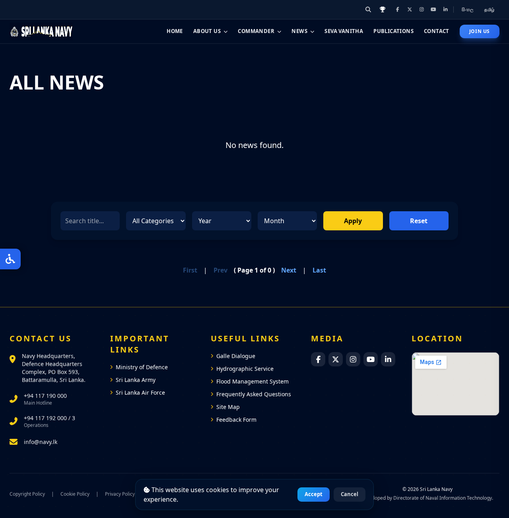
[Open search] (368, 9)
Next (288, 270)
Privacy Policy (120, 494)
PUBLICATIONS (393, 31)
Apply (353, 220)
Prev (220, 270)
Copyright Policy (27, 494)
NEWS (299, 31)
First (190, 270)
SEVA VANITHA (343, 31)
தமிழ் (489, 9)
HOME (175, 31)
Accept (313, 494)
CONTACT (436, 31)
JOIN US (479, 31)
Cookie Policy (74, 494)
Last (319, 270)
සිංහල (468, 9)
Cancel (349, 494)
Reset (418, 220)
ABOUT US (207, 31)
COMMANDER (256, 31)
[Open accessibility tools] (10, 259)
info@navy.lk (40, 442)
